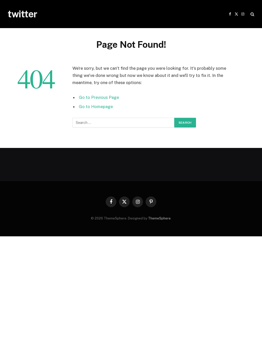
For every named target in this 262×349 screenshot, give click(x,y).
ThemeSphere (159, 218)
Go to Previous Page (99, 97)
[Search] (251, 14)
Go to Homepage (96, 106)
